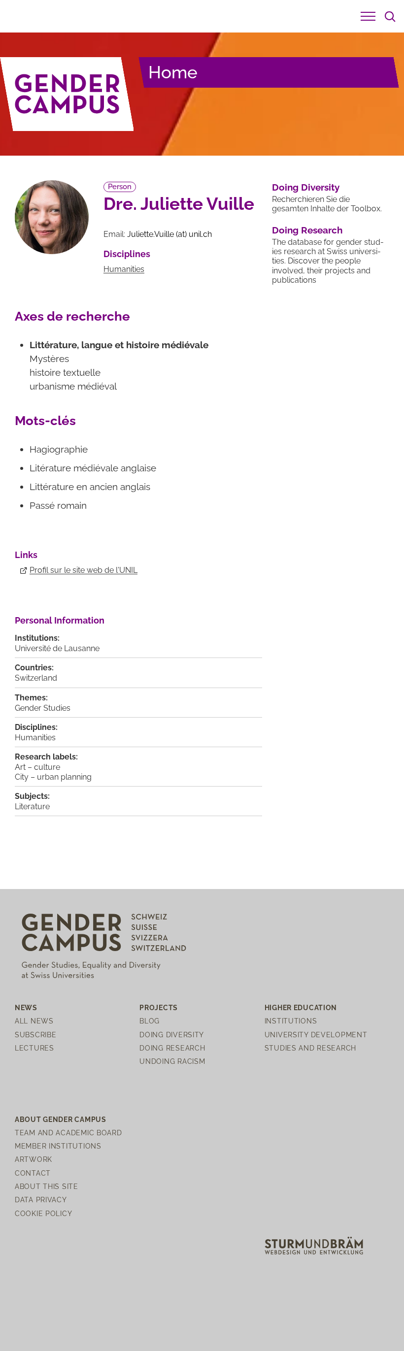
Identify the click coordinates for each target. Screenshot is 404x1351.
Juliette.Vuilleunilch (169, 234)
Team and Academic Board (68, 1132)
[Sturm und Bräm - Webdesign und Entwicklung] (314, 1245)
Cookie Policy (43, 1213)
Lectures (34, 1048)
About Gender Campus (60, 1119)
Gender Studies (42, 708)
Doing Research (307, 230)
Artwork (33, 1159)
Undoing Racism (172, 1061)
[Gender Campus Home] (67, 94)
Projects (158, 1007)
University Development (316, 1034)
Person (120, 186)
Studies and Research (310, 1048)
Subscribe (35, 1034)
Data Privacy (41, 1199)
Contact (33, 1173)
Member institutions (58, 1146)
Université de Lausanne (57, 648)
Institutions (291, 1021)
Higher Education (301, 1007)
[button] (368, 16)
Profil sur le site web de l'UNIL (83, 570)
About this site (46, 1186)
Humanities (123, 269)
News (26, 1007)
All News (34, 1021)
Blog (149, 1021)
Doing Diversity (305, 187)
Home (173, 72)
